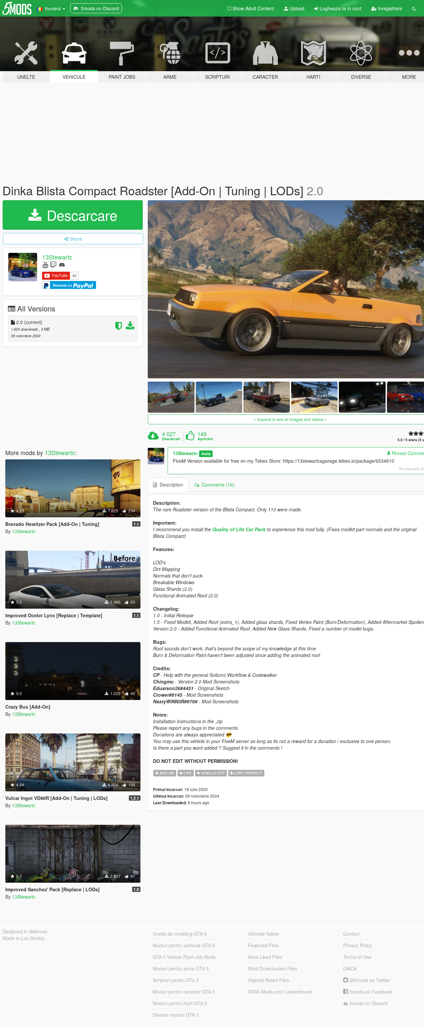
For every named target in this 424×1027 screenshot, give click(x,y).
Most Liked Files (265, 957)
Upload (296, 8)
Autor (206, 453)
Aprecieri (205, 439)
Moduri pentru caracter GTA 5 (184, 991)
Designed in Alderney (25, 931)
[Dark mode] (414, 8)
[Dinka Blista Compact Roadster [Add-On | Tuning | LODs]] (171, 397)
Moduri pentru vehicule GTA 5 (184, 945)
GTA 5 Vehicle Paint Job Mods (184, 957)
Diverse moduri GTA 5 (176, 1014)
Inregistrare (389, 8)
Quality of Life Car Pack (239, 529)
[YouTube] (45, 264)
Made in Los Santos (23, 938)
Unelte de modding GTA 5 (180, 933)
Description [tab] (170, 484)
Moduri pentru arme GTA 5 (181, 968)
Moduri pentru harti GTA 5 (180, 1003)
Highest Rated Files (268, 980)
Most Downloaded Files (272, 968)
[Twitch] (53, 264)
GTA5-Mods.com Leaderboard (280, 991)
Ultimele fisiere (263, 933)
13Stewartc (57, 257)
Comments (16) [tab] (217, 484)
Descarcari (171, 439)
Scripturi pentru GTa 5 (176, 980)
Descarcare (80, 215)
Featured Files (263, 945)
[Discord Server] (62, 264)
